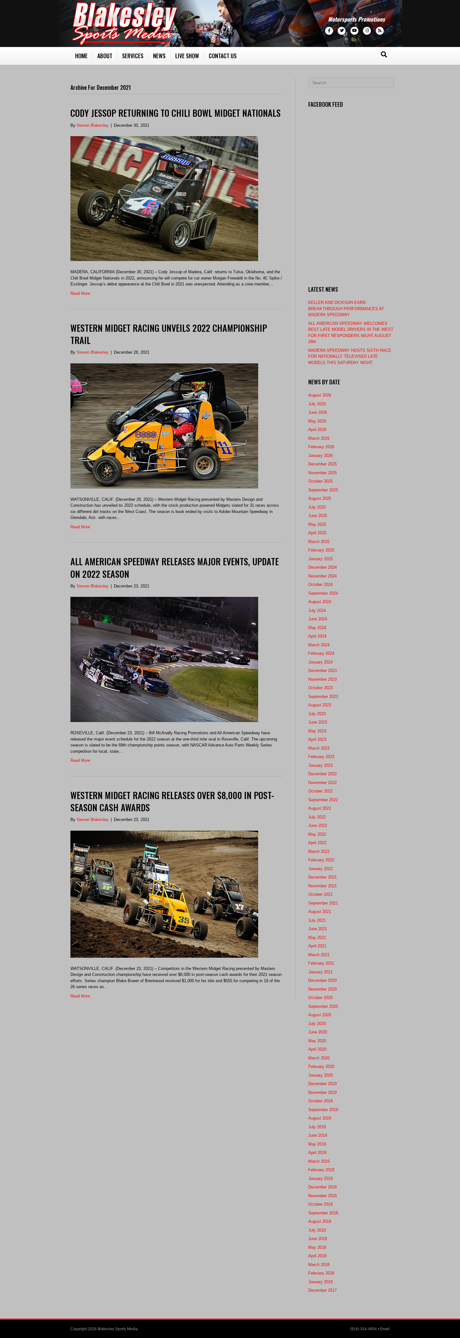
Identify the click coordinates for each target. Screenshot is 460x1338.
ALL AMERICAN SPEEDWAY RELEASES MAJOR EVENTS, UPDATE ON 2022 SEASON (174, 567)
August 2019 (319, 1118)
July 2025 (317, 507)
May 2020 (317, 1040)
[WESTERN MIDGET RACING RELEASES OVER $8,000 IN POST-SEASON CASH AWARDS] (164, 893)
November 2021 (322, 886)
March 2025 (319, 541)
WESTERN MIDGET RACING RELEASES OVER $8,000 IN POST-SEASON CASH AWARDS (172, 801)
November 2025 (322, 472)
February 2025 (321, 550)
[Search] (384, 54)
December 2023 (322, 670)
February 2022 (321, 860)
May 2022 (317, 834)
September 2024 (323, 593)
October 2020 (320, 997)
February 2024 (321, 653)
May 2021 (317, 937)
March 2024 (319, 645)
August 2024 (319, 601)
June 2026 (317, 412)
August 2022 (319, 808)
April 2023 (317, 739)
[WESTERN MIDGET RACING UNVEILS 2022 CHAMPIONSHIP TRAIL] (164, 425)
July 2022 (317, 817)
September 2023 (323, 696)
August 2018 (319, 1221)
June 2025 (317, 515)
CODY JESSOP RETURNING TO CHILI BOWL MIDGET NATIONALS (175, 112)
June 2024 (317, 619)
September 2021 (323, 903)
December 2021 (322, 877)
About (104, 56)
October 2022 (320, 791)
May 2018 (317, 1247)
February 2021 (321, 963)
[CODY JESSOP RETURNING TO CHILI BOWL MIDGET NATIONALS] (164, 198)
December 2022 (322, 774)
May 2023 (317, 731)
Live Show (187, 56)
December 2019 (322, 1083)
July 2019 (317, 1127)
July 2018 (317, 1230)
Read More (80, 293)
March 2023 (319, 748)
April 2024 (317, 636)
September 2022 (323, 799)
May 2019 (317, 1144)
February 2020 (321, 1066)
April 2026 (317, 429)
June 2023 (317, 722)
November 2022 (322, 782)
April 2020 (317, 1049)
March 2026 (319, 438)
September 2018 (323, 1213)
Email (385, 1329)
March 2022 (319, 851)
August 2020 (319, 1014)
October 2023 (320, 687)
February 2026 (321, 446)
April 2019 (317, 1152)
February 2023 (321, 756)
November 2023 (322, 679)
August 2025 (319, 498)
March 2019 (319, 1161)
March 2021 (319, 954)
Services (132, 56)
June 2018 (317, 1238)
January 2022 (320, 868)
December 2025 (322, 464)
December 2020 (322, 980)
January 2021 (320, 972)
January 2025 (320, 558)
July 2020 (317, 1023)
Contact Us (223, 56)
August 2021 (319, 911)
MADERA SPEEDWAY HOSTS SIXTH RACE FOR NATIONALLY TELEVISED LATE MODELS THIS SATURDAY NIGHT (349, 356)
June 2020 (317, 1032)
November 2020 (322, 989)
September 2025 (323, 490)
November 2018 (322, 1195)
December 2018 (322, 1187)
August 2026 (319, 395)
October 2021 (320, 894)
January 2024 (320, 662)
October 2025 (320, 481)
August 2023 (319, 705)
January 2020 (320, 1075)
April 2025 (317, 533)
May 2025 (317, 524)
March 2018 (319, 1264)
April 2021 (317, 946)
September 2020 (323, 1006)
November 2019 (322, 1092)
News (159, 56)
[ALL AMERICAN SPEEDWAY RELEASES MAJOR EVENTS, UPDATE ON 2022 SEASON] (164, 659)
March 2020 (319, 1058)
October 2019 (320, 1101)
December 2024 (322, 567)
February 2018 (321, 1273)
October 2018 (320, 1204)
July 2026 (317, 404)
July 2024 (317, 610)
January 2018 (320, 1281)
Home (81, 56)
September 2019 (323, 1109)
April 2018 (317, 1255)
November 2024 (322, 576)
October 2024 (320, 584)
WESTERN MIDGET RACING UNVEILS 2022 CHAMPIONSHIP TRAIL (168, 333)
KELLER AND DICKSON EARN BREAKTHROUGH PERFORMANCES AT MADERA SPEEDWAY (346, 308)
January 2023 (320, 765)
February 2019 (321, 1169)
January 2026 (320, 455)
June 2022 (317, 825)
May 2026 (317, 421)
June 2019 (317, 1135)
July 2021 (317, 920)
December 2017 (322, 1290)
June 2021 (317, 928)
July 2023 (317, 713)
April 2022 (317, 842)
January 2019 (320, 1178)
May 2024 (317, 627)
